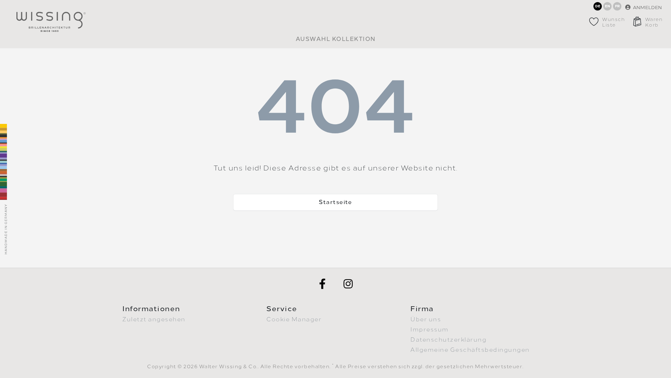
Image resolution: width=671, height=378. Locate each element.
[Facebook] (322, 283)
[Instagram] (348, 283)
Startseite (335, 202)
